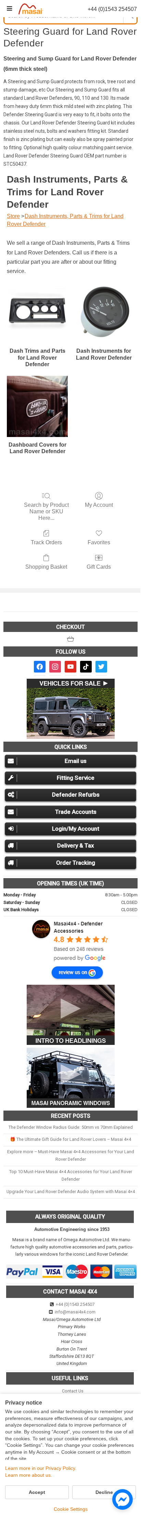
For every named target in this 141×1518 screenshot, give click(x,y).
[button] (70, 639)
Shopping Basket (46, 567)
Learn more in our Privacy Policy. (40, 1468)
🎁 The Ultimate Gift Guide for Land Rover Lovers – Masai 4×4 (70, 1139)
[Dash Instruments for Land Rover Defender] (103, 312)
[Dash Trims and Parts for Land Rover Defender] (37, 312)
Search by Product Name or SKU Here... (46, 511)
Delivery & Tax (75, 845)
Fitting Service (75, 777)
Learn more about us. (28, 1475)
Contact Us (73, 1391)
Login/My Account (75, 828)
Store (13, 216)
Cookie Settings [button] (71, 1509)
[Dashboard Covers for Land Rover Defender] (37, 406)
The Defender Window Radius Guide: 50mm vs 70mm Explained (71, 1127)
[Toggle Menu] (9, 8)
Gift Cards (99, 567)
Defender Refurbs (76, 794)
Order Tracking (75, 862)
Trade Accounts (76, 811)
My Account (99, 505)
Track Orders (46, 542)
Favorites (99, 542)
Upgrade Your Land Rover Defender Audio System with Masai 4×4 (71, 1191)
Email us (76, 760)
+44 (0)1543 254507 (75, 1304)
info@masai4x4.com (75, 1311)
